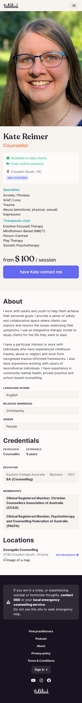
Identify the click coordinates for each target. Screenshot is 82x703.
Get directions (65, 554)
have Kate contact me (41, 271)
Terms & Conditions (41, 660)
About (41, 646)
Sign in (39, 669)
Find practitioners (41, 631)
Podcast (41, 638)
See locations (17, 177)
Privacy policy (41, 653)
